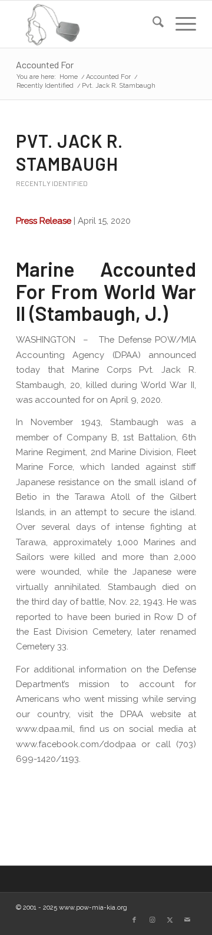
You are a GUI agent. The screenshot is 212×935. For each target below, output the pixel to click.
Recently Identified (52, 183)
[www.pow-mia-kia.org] (88, 24)
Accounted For (45, 64)
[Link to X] (169, 920)
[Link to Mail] (187, 920)
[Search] (152, 24)
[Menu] (180, 24)
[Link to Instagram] (152, 920)
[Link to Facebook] (134, 920)
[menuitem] (152, 24)
